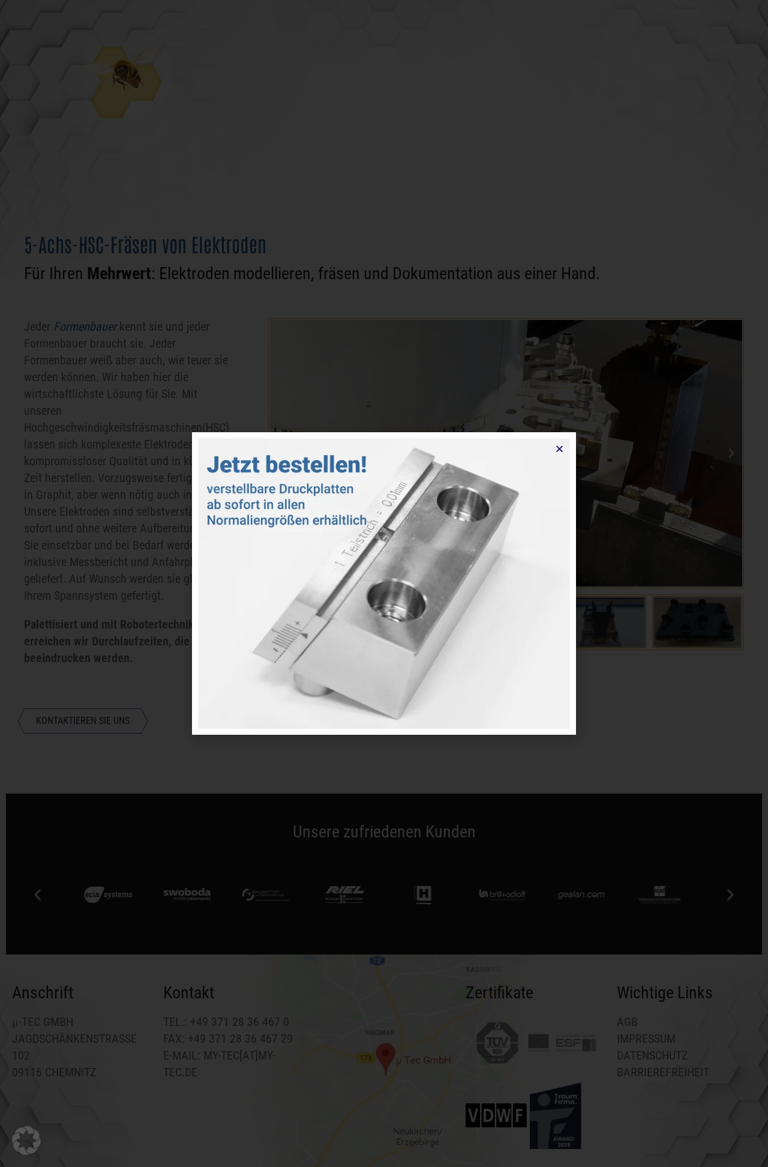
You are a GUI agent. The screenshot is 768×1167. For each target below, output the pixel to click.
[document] (384, 583)
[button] (26, 1140)
